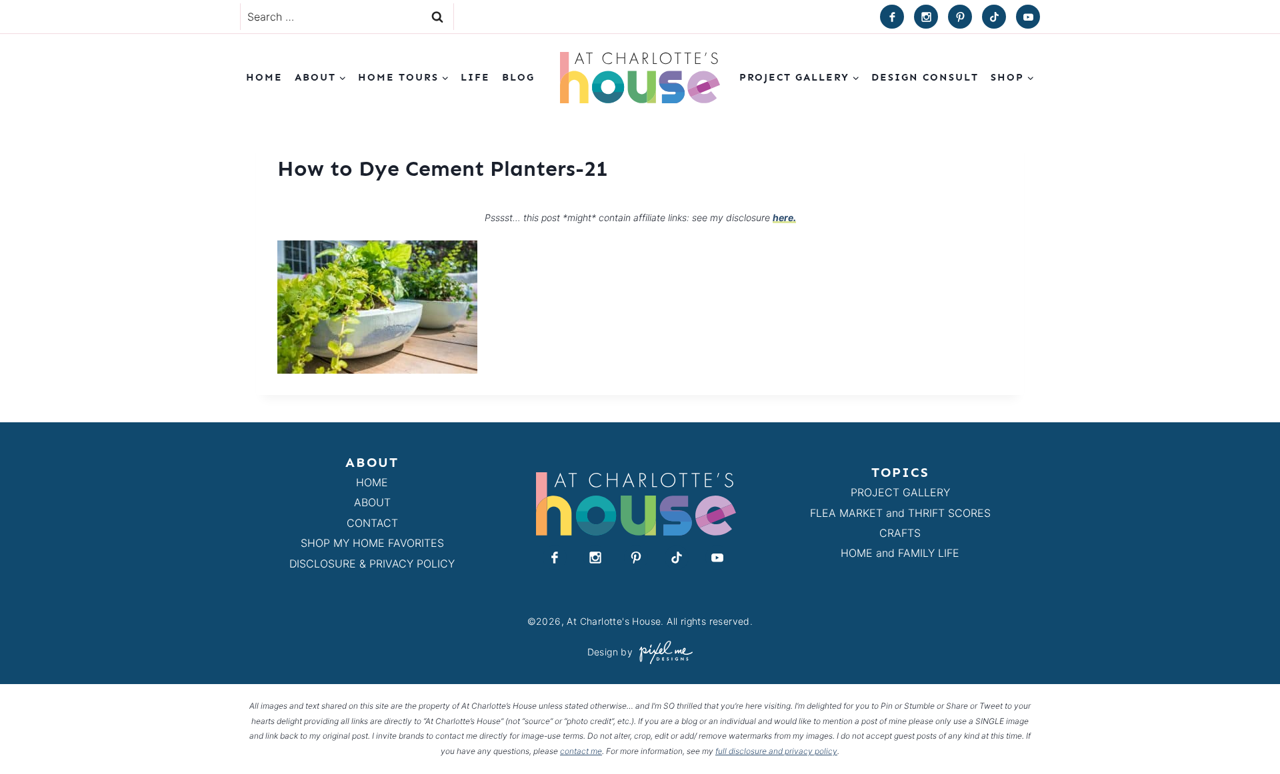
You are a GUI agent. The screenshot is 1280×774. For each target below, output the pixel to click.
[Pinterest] (960, 17)
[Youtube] (1028, 17)
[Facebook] (892, 17)
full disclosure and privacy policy (776, 751)
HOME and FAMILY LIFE (900, 553)
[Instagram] (926, 17)
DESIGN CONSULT (925, 77)
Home (264, 77)
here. (784, 217)
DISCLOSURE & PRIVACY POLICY (372, 563)
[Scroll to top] (1245, 733)
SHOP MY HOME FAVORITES (372, 543)
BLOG (518, 77)
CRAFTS (900, 533)
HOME (372, 482)
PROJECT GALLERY (900, 492)
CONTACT (372, 523)
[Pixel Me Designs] (663, 652)
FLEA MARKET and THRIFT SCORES (900, 513)
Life (475, 77)
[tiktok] (994, 17)
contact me (581, 751)
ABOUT (372, 502)
